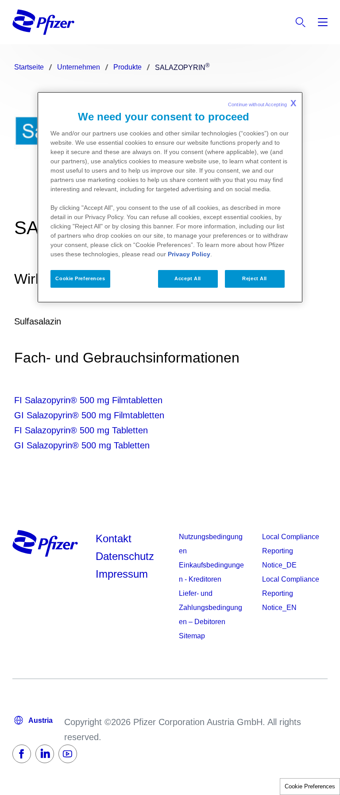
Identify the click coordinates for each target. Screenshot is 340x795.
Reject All (254, 278)
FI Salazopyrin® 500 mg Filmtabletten (88, 400)
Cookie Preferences (310, 786)
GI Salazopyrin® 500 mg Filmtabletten (89, 415)
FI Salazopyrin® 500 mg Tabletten (81, 430)
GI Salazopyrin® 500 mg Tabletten (82, 445)
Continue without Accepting (262, 103)
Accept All (187, 278)
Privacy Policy (189, 254)
